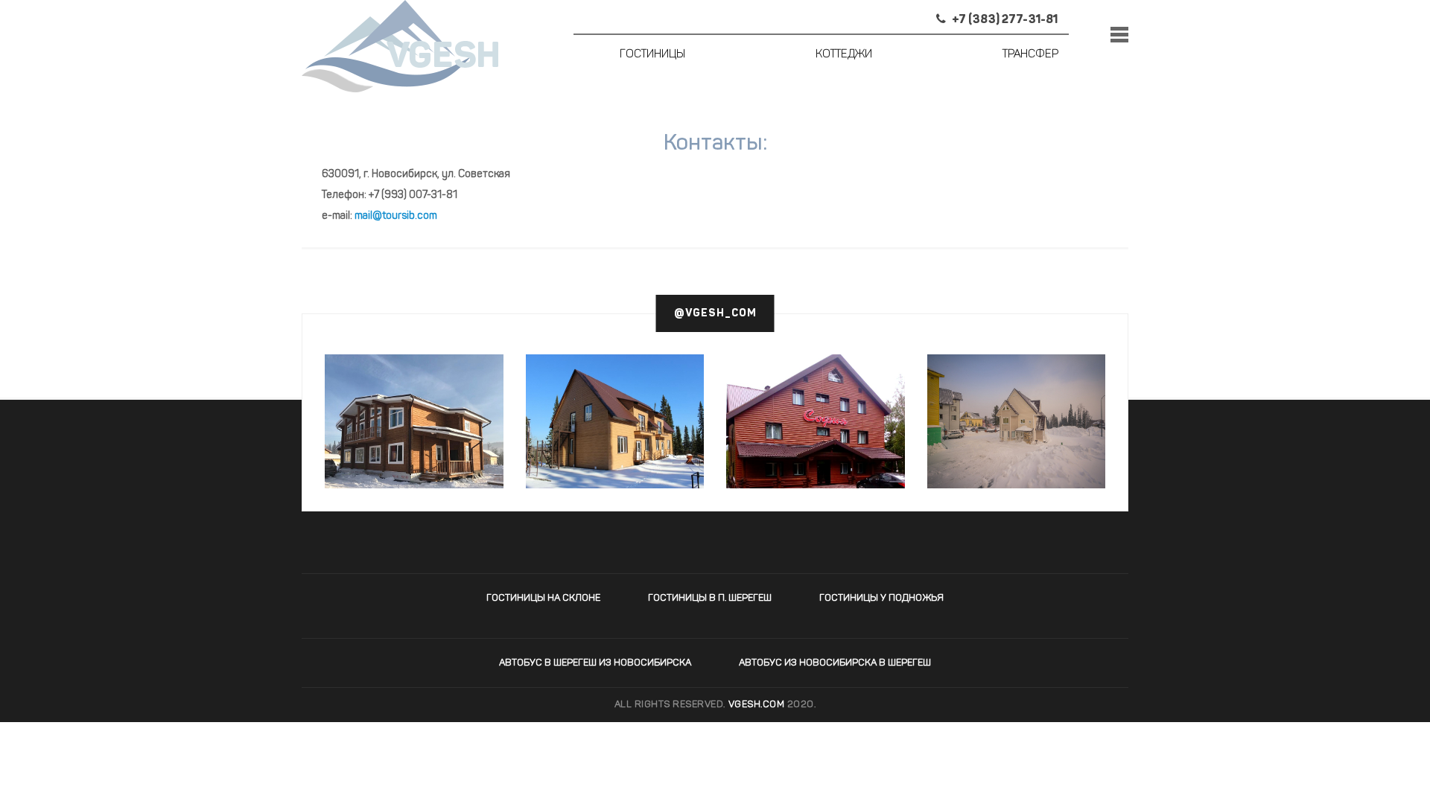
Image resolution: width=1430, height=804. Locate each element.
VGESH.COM (756, 704)
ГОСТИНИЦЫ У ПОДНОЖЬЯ (881, 598)
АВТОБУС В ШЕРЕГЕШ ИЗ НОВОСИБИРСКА (595, 663)
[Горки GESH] (414, 421)
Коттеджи (844, 54)
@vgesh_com (715, 313)
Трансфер (1030, 54)
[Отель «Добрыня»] (615, 421)
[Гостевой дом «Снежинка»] (1016, 421)
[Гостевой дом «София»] (815, 450)
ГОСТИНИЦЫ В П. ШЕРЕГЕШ (710, 598)
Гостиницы (652, 54)
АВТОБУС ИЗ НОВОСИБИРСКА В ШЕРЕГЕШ (835, 663)
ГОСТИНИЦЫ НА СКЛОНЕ (543, 598)
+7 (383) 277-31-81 (1004, 20)
